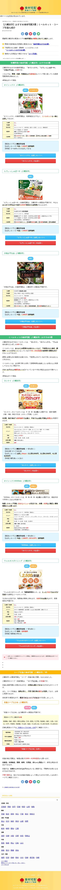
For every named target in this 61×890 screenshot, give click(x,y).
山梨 (21, 821)
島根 (7, 843)
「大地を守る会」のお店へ (30, 327)
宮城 (18, 807)
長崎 (12, 857)
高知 (17, 850)
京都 (7, 836)
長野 (26, 821)
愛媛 (12, 850)
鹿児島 (32, 857)
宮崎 (26, 857)
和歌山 (27, 836)
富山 (2, 821)
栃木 (7, 814)
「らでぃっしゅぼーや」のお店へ (30, 243)
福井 (12, 821)
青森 (9, 807)
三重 (17, 828)
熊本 (17, 857)
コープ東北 (4, 861)
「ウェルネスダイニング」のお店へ (30, 646)
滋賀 (2, 836)
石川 (7, 821)
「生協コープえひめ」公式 (26, 727)
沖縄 (37, 857)
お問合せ (39, 875)
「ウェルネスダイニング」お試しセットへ (30, 640)
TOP (21, 875)
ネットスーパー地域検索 (29, 875)
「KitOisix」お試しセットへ (30, 545)
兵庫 (17, 836)
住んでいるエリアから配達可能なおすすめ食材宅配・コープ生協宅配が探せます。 (30, 885)
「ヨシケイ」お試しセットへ (30, 465)
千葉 (21, 814)
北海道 (3, 807)
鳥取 (2, 843)
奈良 (21, 836)
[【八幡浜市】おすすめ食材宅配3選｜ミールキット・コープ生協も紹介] (34, 33)
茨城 (2, 814)
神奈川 (32, 814)
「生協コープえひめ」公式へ (30, 749)
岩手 (13, 807)
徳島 (2, 850)
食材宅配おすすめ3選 (41, 44)
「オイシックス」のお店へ (30, 161)
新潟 (17, 821)
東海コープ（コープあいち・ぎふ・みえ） (13, 863)
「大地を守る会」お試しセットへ (30, 321)
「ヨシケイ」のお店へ (30, 471)
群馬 (12, 814)
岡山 (12, 843)
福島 (33, 807)
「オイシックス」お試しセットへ (30, 155)
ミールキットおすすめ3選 (15, 50)
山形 (28, 807)
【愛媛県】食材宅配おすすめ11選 (11, 787)
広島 (17, 843)
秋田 (23, 807)
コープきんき (5, 864)
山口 (21, 843)
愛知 (12, 828)
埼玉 (17, 814)
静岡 (7, 828)
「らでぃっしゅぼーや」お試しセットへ (30, 237)
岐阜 (2, 828)
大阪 (12, 836)
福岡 (2, 857)
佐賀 (7, 857)
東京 (26, 814)
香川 (7, 850)
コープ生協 (33, 54)
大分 (21, 857)
